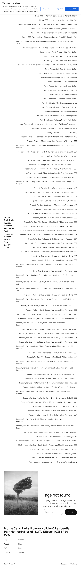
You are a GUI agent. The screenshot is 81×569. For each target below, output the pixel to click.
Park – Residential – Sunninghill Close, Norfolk (60, 99)
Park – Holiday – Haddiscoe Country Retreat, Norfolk (58, 48)
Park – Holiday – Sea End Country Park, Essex (60, 56)
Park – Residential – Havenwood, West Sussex (60, 90)
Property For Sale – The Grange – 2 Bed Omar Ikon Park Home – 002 (52, 353)
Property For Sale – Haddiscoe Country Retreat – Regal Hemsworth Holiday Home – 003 (46, 289)
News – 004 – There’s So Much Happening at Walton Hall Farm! (54, 28)
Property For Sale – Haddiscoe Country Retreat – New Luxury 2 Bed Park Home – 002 (45, 283)
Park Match (52, 128)
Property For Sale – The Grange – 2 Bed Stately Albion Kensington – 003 (50, 222)
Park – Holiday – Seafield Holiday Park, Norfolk (33, 65)
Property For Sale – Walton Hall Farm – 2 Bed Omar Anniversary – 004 (52, 374)
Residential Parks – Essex (25, 441)
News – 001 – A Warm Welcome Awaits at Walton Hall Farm (56, 16)
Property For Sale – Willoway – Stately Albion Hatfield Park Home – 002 (51, 243)
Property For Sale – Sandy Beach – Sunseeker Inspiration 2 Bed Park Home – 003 (47, 318)
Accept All (72, 9)
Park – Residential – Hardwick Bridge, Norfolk (60, 86)
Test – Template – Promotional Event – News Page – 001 (56, 453)
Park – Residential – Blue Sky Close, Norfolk (61, 69)
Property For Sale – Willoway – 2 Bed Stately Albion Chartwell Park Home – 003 (48, 235)
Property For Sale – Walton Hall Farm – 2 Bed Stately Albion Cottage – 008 (50, 226)
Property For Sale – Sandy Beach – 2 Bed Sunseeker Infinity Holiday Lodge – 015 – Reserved (46, 182)
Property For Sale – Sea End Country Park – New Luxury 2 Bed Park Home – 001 (48, 329)
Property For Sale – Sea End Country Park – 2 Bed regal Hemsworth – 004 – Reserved (43, 324)
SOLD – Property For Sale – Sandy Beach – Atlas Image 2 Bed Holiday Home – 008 (47, 445)
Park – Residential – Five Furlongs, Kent (62, 82)
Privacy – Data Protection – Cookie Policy (62, 132)
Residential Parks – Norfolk (67, 441)
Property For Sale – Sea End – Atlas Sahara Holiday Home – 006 (54, 196)
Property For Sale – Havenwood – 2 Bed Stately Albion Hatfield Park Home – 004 (48, 173)
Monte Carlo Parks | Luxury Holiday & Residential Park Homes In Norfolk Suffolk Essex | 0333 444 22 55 (9, 232)
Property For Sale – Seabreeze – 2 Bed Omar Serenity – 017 (55, 209)
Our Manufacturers (30, 48)
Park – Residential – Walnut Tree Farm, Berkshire (59, 107)
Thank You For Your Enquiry (67, 462)
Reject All (60, 9)
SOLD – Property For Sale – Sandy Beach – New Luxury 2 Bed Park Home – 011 (49, 449)
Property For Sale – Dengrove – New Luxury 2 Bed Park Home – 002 (52, 271)
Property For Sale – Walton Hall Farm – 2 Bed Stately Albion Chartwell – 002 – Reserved (44, 392)
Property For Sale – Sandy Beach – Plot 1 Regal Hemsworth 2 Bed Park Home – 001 (47, 314)
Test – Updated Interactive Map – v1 (42, 462)
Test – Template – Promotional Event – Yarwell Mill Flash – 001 (54, 458)
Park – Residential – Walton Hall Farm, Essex (61, 111)
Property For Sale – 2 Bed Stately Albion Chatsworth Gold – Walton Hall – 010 (49, 137)
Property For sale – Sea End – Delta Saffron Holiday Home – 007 (54, 201)
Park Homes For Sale (38, 128)
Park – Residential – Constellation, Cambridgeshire (58, 73)
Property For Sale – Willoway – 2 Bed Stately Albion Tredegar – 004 (52, 239)
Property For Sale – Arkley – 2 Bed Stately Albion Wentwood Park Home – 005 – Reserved (45, 146)
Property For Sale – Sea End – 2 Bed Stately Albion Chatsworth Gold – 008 (50, 192)
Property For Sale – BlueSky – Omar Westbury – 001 (58, 156)
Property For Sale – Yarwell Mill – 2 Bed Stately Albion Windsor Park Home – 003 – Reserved (45, 427)
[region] (40, 7)
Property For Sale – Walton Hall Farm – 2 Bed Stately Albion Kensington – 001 (49, 402)
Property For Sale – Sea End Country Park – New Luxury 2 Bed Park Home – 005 (48, 342)
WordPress (73, 564)
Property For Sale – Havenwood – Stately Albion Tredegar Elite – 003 (52, 177)
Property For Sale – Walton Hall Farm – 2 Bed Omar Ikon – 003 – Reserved (50, 378)
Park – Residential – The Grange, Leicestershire (59, 103)
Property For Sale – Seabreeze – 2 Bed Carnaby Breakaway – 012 (53, 205)
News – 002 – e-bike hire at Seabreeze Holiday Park (58, 20)
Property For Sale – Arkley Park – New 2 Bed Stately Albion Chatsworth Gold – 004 (47, 152)
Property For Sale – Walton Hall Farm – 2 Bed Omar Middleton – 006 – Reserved (48, 383)
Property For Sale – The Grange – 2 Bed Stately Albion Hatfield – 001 (52, 357)
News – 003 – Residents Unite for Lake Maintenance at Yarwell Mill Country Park (47, 24)
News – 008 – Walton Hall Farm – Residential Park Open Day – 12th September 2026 (44, 42)
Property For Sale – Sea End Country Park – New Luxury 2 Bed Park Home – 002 (48, 333)
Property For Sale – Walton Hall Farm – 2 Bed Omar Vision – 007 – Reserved (50, 387)
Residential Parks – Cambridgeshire (63, 436)
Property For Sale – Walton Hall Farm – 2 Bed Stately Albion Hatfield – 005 (50, 398)
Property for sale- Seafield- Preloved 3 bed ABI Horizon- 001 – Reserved (50, 432)
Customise (46, 9)
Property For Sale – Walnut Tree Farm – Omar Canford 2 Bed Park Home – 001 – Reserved (44, 362)
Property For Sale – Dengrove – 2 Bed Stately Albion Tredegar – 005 (52, 160)
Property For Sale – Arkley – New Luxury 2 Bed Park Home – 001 (54, 256)
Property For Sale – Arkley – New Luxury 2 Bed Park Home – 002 (54, 260)
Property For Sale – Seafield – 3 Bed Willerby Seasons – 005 (55, 218)
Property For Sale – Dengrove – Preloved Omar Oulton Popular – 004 (52, 164)
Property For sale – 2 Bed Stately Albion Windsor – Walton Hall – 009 (52, 141)
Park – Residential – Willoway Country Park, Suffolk (58, 120)
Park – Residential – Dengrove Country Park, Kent (59, 77)
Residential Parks (42, 436)
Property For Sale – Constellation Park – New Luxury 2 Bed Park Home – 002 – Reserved (44, 265)
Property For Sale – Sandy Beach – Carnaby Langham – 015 (55, 188)
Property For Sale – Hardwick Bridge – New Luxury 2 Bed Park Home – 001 (50, 295)
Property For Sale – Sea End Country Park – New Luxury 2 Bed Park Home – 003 (48, 338)
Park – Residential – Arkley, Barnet (64, 65)
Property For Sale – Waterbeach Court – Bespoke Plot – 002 (55, 406)
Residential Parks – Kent (46, 441)
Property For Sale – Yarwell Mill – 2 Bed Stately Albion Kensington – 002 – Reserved (43, 420)
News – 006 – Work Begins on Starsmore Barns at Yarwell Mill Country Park (49, 37)
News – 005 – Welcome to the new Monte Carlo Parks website (54, 33)
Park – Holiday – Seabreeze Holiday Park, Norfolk (59, 60)
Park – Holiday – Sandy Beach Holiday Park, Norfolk (58, 52)
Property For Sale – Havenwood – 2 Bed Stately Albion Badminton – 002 (50, 169)
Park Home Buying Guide (68, 124)
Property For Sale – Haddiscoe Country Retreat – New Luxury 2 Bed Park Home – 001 (45, 276)
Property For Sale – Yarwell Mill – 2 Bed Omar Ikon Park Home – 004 (53, 415)
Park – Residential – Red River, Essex (63, 94)
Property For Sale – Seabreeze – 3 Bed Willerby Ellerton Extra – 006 (52, 213)
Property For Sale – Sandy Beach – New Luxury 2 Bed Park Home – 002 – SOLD (48, 306)
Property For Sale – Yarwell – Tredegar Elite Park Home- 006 (55, 247)
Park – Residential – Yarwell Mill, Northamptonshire (38, 124)
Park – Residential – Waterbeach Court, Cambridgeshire (56, 116)
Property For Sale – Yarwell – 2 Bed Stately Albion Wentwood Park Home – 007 (48, 252)
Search (70, 512)
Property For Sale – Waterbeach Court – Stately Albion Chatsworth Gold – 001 (48, 230)
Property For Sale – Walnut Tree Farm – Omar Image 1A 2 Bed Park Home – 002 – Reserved (45, 369)
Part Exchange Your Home (67, 128)
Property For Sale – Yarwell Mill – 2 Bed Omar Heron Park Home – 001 (52, 411)
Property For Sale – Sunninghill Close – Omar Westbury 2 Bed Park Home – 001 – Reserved (45, 347)
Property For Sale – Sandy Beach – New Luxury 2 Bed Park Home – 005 (51, 310)
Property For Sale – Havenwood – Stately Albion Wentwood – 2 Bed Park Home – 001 (45, 300)
